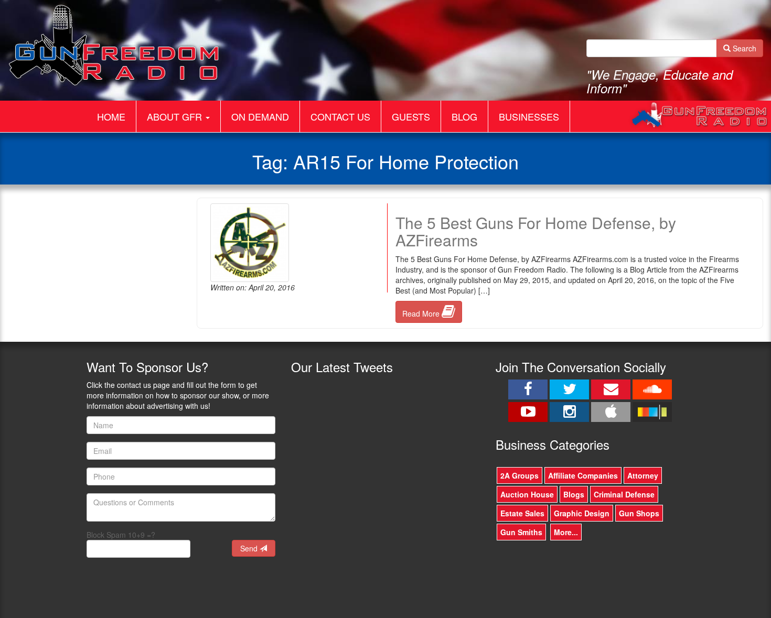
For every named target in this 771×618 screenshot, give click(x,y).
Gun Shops (639, 513)
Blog (464, 116)
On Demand (260, 116)
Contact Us (340, 116)
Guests (411, 116)
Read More (422, 313)
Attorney (642, 475)
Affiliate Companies (583, 475)
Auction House (527, 494)
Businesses (529, 116)
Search (743, 48)
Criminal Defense (624, 494)
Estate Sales (522, 513)
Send (250, 548)
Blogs (573, 494)
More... (566, 532)
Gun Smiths (521, 532)
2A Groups (519, 475)
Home (111, 116)
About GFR (176, 116)
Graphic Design (581, 513)
